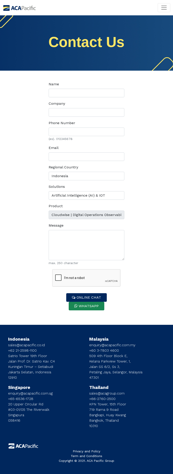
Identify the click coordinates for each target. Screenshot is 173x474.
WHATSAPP (88, 306)
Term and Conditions (86, 456)
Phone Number (62, 123)
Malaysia (99, 339)
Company (57, 103)
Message (56, 225)
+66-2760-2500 (102, 399)
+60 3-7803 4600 (104, 350)
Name (54, 84)
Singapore (19, 387)
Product (56, 206)
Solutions (57, 186)
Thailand (99, 387)
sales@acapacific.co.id (26, 345)
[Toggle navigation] (164, 7)
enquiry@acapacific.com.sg (30, 393)
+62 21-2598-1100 (22, 350)
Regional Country (63, 167)
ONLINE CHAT (88, 297)
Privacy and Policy (86, 451)
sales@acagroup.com (107, 393)
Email (54, 148)
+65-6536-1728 (20, 399)
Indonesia (19, 339)
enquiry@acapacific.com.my (112, 345)
